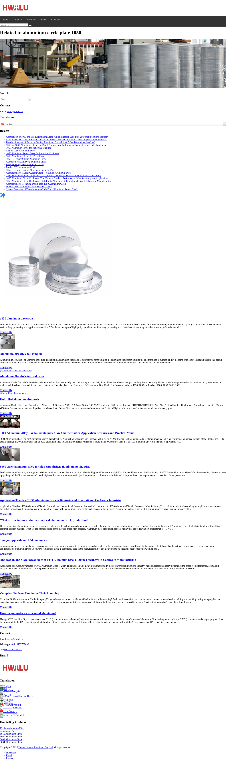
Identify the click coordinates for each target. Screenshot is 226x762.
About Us (17, 19)
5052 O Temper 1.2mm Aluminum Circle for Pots (30, 170)
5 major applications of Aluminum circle (25, 540)
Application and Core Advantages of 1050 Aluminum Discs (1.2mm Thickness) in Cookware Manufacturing (68, 559)
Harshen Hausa (25, 696)
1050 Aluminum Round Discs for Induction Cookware (32, 153)
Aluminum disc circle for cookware (22, 376)
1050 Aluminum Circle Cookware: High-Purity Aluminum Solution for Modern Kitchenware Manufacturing (58, 181)
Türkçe (13, 712)
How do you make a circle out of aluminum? (28, 613)
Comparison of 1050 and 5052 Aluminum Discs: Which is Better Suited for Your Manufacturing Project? (57, 136)
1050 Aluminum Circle (11, 734)
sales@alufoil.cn (15, 111)
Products (31, 19)
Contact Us (6, 332)
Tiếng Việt (19, 715)
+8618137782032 (13, 649)
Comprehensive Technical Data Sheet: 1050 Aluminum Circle (36, 183)
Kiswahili (17, 707)
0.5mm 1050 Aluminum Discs (20, 150)
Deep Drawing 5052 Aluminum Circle (25, 164)
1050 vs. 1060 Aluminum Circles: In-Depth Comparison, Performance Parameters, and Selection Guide (56, 145)
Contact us (56, 19)
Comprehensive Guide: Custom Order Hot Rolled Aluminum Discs (38, 172)
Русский (16, 704)
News (43, 19)
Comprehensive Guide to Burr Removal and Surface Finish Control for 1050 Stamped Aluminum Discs (56, 139)
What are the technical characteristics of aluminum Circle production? (44, 520)
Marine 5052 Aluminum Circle (21, 167)
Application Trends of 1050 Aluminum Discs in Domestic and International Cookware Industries (60, 500)
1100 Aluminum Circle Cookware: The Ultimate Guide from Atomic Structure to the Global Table (53, 175)
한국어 (7, 702)
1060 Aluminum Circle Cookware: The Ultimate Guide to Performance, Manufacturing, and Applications (57, 178)
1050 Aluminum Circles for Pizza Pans (25, 156)
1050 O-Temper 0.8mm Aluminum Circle (26, 159)
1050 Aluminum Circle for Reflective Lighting (28, 148)
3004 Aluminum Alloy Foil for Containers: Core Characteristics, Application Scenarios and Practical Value (67, 433)
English (7, 686)
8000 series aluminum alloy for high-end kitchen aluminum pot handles (45, 466)
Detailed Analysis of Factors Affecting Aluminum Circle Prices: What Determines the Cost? (50, 142)
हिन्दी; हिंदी (8, 700)
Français (16, 691)
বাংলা (5, 688)
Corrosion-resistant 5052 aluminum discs (26, 161)
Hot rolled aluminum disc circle (19, 399)
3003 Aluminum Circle (11, 739)
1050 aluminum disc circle (16, 318)
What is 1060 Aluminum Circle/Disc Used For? (29, 186)
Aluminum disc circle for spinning (21, 353)
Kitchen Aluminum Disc (12, 728)
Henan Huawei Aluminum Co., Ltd (35, 747)
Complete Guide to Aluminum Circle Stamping (29, 593)
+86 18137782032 (20, 644)
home (5, 19)
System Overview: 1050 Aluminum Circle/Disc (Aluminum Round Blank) (42, 189)
